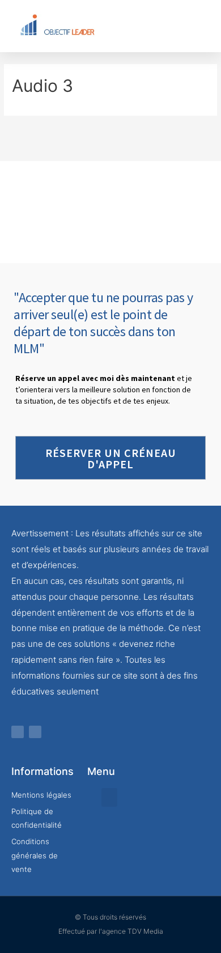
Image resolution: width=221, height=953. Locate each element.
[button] (161, 25)
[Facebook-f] (17, 732)
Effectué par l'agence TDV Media (110, 931)
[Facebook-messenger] (35, 732)
